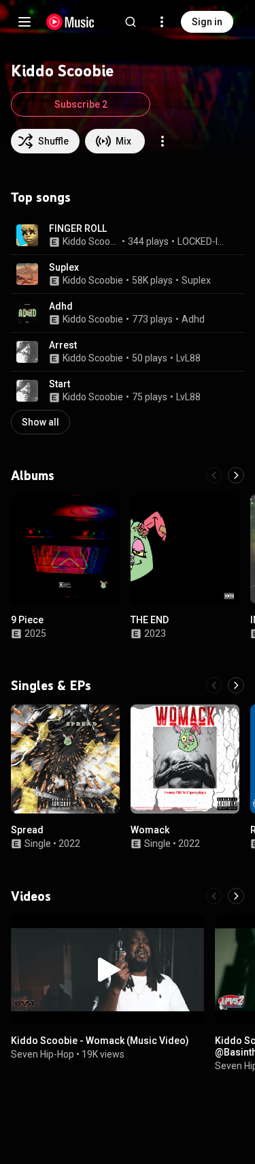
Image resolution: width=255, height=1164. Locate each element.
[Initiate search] (130, 22)
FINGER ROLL (78, 228)
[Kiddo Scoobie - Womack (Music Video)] (107, 969)
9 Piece (27, 619)
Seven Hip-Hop (42, 1054)
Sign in (207, 21)
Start (59, 383)
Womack (150, 829)
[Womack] (185, 759)
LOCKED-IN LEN (202, 241)
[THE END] (185, 548)
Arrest (63, 345)
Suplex (64, 267)
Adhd (61, 306)
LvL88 (188, 358)
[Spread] (65, 759)
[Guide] (24, 22)
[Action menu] (162, 141)
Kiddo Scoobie (91, 241)
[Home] (70, 22)
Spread (27, 829)
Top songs (41, 197)
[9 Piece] (65, 548)
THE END (150, 619)
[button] (27, 235)
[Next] (236, 475)
